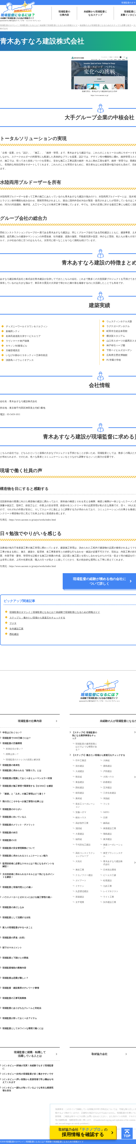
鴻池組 (106, 798)
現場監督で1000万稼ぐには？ (16, 738)
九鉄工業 (107, 886)
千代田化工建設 (83, 844)
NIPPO (106, 812)
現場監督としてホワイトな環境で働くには (22, 1028)
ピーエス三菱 (109, 875)
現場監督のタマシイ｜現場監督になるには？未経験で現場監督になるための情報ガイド (54, 612)
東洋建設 (107, 839)
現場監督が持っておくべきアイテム (19, 1018)
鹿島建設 (107, 766)
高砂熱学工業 (81, 823)
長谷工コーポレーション (85, 805)
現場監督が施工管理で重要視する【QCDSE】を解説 (27, 786)
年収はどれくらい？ (12, 732)
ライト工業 (108, 897)
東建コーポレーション (113, 846)
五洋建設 (107, 787)
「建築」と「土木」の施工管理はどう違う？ (24, 793)
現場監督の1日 (9, 840)
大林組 (106, 760)
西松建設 (14, 634)
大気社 (78, 861)
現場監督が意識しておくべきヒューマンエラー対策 (27, 778)
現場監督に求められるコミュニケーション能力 (25, 855)
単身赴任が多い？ (14, 749)
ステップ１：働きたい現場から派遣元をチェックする (37, 617)
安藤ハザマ (80, 812)
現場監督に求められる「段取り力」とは (21, 770)
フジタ (12, 623)
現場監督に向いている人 (14, 817)
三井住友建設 (109, 793)
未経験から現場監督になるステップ (95, 13)
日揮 (105, 817)
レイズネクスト (110, 891)
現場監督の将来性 (11, 765)
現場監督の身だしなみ (13, 907)
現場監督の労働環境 (12, 743)
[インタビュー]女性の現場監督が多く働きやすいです (27, 1074)
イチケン (79, 886)
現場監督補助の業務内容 (14, 967)
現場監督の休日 (10, 832)
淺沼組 (78, 828)
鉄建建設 (107, 782)
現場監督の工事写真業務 (14, 998)
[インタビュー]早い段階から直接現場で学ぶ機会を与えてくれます (27, 1081)
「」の (83, 1132)
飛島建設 (107, 834)
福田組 (78, 839)
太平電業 (79, 902)
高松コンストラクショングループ (85, 854)
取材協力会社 (99, 1054)
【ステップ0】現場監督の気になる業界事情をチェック (84, 735)
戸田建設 (107, 771)
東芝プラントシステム (113, 854)
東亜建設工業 (109, 828)
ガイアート (80, 880)
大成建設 (79, 771)
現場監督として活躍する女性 (16, 917)
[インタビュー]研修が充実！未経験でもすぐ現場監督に (27, 1067)
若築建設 (79, 897)
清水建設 (79, 766)
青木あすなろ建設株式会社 (113, 863)
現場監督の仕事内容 (64, 13)
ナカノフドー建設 (84, 875)
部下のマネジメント (12, 947)
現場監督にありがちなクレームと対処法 (21, 1008)
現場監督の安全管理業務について (18, 848)
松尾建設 (107, 880)
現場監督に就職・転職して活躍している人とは (30, 1054)
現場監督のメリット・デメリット (18, 824)
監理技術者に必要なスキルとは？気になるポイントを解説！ (28, 865)
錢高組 (106, 823)
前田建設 (79, 793)
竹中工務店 (80, 760)
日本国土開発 (109, 869)
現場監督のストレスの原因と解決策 (23, 759)
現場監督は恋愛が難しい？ (15, 978)
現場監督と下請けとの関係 (15, 957)
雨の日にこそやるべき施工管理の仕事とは (22, 801)
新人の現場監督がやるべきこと (17, 927)
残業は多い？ (12, 754)
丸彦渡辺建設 (81, 891)
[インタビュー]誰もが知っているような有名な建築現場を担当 (27, 1089)
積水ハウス (80, 817)
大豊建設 (79, 834)
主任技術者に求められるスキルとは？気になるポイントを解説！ (28, 875)
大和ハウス (108, 776)
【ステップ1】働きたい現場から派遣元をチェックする (98, 755)
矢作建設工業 (16, 628)
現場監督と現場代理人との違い (17, 887)
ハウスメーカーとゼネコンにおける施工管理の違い (27, 897)
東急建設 (79, 782)
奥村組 (78, 798)
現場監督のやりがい (12, 809)
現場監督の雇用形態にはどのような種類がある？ (86, 747)
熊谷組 (78, 776)
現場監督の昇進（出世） (14, 937)
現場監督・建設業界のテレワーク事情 (20, 988)
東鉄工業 (79, 869)
